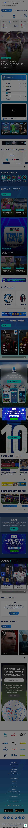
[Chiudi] (23, 410)
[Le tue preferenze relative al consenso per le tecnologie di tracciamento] (25, 825)
